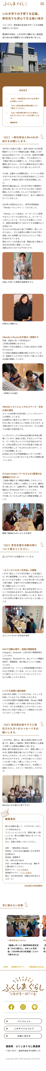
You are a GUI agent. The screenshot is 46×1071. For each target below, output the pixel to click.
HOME (5, 967)
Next (41, 926)
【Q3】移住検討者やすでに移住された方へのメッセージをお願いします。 (24, 115)
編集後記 (14, 122)
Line (35, 1007)
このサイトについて (24, 1028)
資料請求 (14, 1067)
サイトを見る (22, 869)
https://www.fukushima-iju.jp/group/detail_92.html (23, 935)
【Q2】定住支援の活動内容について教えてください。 (24, 106)
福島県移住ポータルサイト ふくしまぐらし (15, 4)
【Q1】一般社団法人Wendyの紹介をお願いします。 (24, 99)
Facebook (11, 1007)
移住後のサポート (18, 967)
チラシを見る (26, 872)
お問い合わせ (24, 1035)
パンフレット (24, 1021)
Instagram (23, 1007)
